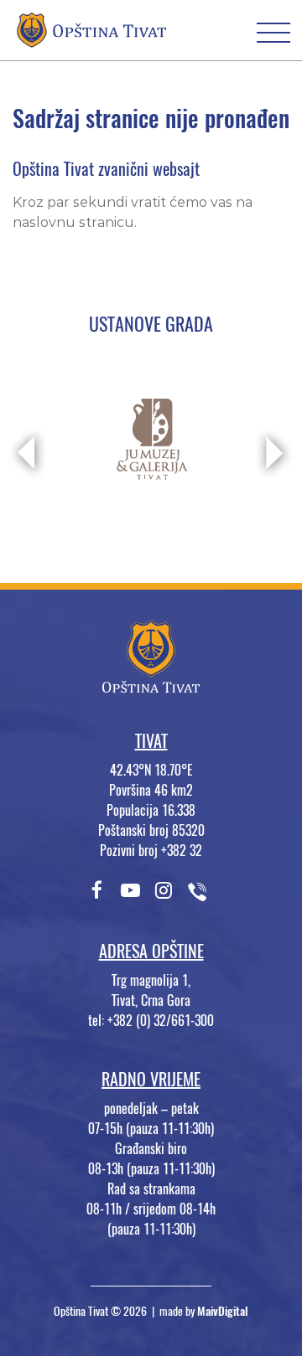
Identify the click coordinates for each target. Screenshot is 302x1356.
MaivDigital (222, 1311)
